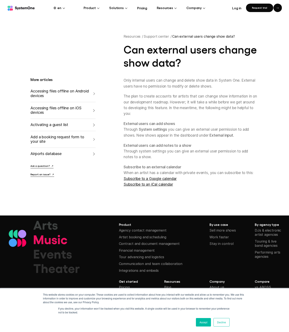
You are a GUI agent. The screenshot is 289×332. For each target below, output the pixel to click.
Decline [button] (221, 322)
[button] (62, 8)
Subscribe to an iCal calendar (148, 184)
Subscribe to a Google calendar (150, 178)
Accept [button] (203, 322)
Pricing (142, 7)
